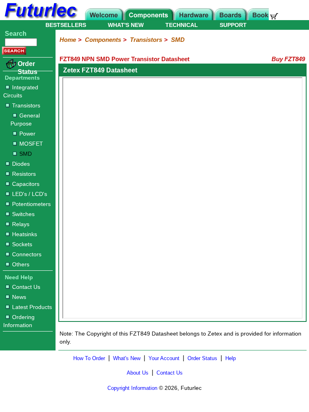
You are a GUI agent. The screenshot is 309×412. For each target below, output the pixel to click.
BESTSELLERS (65, 25)
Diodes (21, 164)
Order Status (27, 67)
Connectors (26, 254)
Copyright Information (132, 388)
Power (27, 133)
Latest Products (32, 307)
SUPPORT (233, 25)
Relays (20, 224)
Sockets (22, 244)
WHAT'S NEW (126, 25)
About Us (137, 373)
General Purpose (25, 119)
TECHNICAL (181, 25)
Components (103, 39)
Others (20, 264)
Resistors (24, 174)
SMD (25, 153)
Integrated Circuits (20, 91)
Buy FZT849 (288, 59)
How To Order (89, 358)
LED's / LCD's (29, 194)
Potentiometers (31, 204)
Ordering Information (19, 321)
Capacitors (25, 184)
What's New (126, 358)
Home (68, 39)
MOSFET (31, 143)
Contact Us (26, 287)
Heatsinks (24, 234)
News (19, 297)
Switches (23, 214)
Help (230, 358)
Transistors (26, 105)
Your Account (163, 358)
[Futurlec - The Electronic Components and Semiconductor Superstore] (40, 17)
